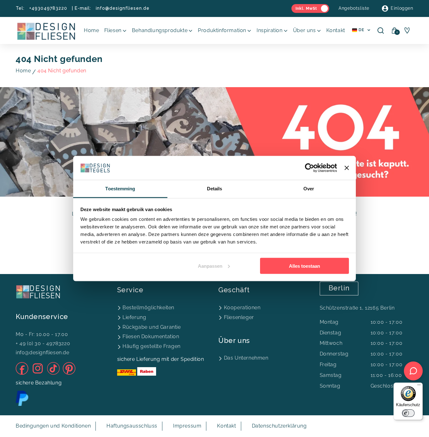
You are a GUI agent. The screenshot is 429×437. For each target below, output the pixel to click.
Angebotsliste (354, 8)
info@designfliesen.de (122, 8)
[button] (115, 30)
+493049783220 (48, 8)
